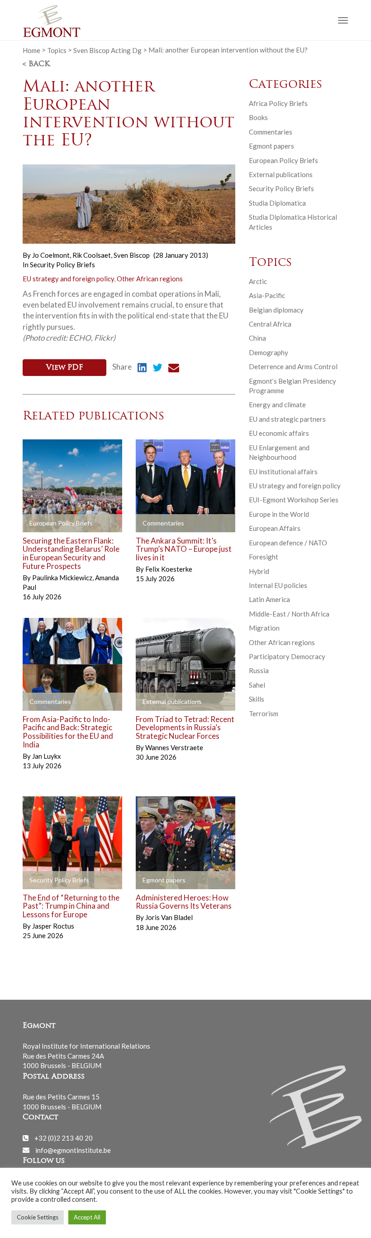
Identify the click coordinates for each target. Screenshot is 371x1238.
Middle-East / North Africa (289, 614)
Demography (268, 352)
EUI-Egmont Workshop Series (293, 500)
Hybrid (259, 571)
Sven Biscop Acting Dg (107, 50)
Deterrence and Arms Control (293, 366)
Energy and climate (277, 404)
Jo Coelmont (51, 255)
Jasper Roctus (53, 926)
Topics (57, 50)
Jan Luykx (46, 756)
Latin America (269, 599)
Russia (259, 670)
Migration (264, 628)
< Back (36, 64)
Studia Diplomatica (277, 203)
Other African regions (150, 279)
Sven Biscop (132, 255)
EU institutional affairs (283, 471)
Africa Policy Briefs (278, 103)
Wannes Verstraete (174, 747)
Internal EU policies (278, 585)
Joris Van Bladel (169, 917)
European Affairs (274, 528)
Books (258, 117)
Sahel (257, 685)
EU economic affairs (279, 433)
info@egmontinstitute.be (73, 1150)
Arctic (258, 281)
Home (31, 50)
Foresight (263, 557)
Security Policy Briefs (62, 264)
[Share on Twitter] (157, 369)
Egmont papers (271, 146)
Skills (256, 699)
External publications (281, 174)
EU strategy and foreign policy (68, 279)
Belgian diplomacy (276, 310)
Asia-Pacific (267, 295)
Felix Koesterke (168, 569)
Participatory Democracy (287, 656)
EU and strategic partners (287, 419)
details (43, 523)
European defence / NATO (288, 543)
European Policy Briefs (283, 160)
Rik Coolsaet (92, 255)
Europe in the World (279, 514)
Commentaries (270, 132)
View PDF (64, 367)
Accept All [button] (87, 1217)
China (257, 338)
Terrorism (263, 713)
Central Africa (270, 324)
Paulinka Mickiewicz (63, 577)
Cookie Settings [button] (37, 1217)
